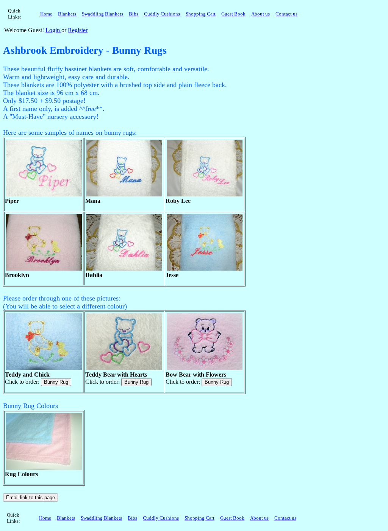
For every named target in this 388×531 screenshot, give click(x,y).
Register (78, 30)
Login (53, 30)
